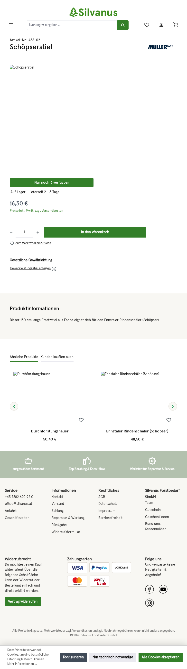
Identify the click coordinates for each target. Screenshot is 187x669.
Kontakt (57, 497)
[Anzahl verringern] (13, 232)
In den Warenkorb (95, 232)
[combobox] (72, 25)
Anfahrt (11, 511)
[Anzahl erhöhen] (37, 232)
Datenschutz (107, 504)
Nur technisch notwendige (113, 657)
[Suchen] (123, 25)
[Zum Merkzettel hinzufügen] (81, 420)
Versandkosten (82, 630)
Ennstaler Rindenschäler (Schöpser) (137, 431)
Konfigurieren (73, 657)
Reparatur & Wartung (68, 518)
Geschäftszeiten (17, 518)
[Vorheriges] (14, 406)
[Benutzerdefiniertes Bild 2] (163, 589)
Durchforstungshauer (50, 431)
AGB (101, 497)
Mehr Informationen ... (22, 664)
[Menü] (11, 25)
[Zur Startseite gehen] (93, 12)
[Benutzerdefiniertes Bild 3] (149, 603)
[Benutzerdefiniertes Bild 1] (149, 589)
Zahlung (58, 511)
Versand (58, 504)
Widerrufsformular (66, 532)
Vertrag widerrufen (22, 601)
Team (149, 503)
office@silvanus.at (18, 504)
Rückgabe (59, 525)
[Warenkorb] (176, 25)
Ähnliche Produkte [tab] (24, 357)
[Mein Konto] (161, 25)
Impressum (106, 511)
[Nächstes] (172, 406)
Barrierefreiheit (110, 518)
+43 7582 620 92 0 (19, 497)
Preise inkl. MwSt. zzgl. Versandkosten (36, 210)
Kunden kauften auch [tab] (57, 357)
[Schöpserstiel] (93, 117)
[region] (93, 117)
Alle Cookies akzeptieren (160, 657)
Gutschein (153, 510)
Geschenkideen (157, 517)
